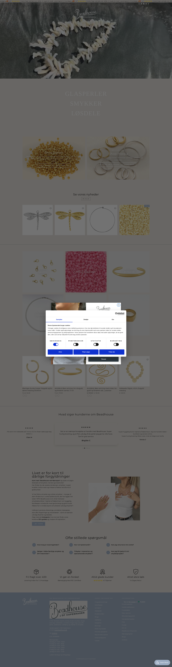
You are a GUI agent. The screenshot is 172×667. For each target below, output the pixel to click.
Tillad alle (112, 352)
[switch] (75, 344)
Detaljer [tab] (86, 319)
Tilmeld (103, 359)
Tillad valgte (86, 352)
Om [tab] (113, 319)
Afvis (60, 352)
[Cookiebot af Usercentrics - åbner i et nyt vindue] (116, 313)
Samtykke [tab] (59, 319)
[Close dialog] (118, 305)
